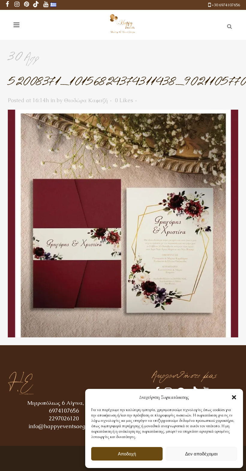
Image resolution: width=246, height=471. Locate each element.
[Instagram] (17, 5)
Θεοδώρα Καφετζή (86, 100)
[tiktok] (36, 5)
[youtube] (45, 5)
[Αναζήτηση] (228, 25)
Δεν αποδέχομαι (201, 453)
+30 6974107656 (226, 4)
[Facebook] (7, 5)
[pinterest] (26, 5)
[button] (234, 397)
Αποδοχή (127, 453)
